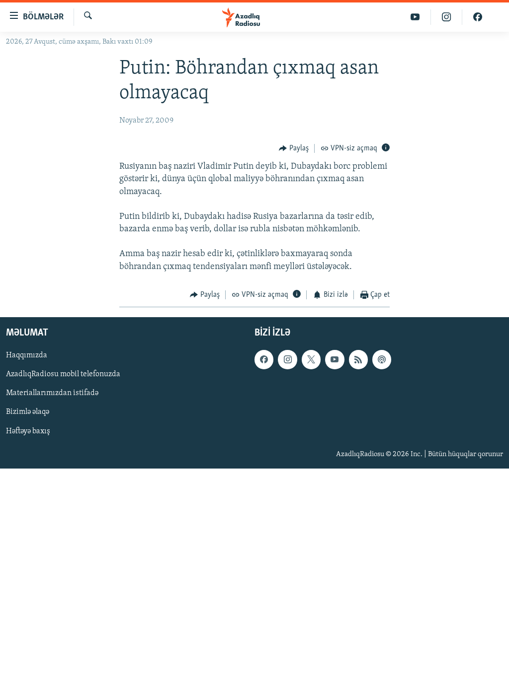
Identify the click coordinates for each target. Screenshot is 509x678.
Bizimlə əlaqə (27, 412)
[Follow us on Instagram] (287, 359)
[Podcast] (381, 359)
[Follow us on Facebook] (263, 359)
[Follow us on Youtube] (334, 359)
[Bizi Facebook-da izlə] (477, 17)
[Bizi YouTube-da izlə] (415, 17)
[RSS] (358, 359)
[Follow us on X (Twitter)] (311, 359)
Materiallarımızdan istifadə (52, 394)
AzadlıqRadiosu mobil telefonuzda (63, 375)
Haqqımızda (26, 356)
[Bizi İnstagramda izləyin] (446, 17)
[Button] (294, 148)
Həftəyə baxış (28, 431)
